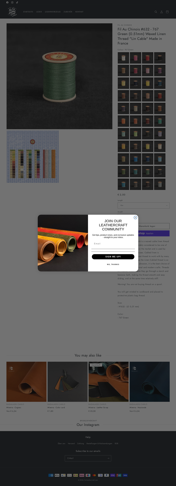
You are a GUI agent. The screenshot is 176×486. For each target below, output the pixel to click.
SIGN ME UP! (113, 257)
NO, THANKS (113, 264)
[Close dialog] (135, 217)
